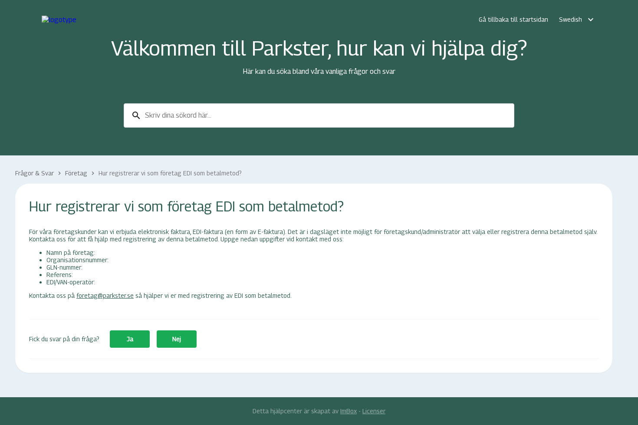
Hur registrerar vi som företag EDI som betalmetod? (170, 173)
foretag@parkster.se (105, 295)
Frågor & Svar (34, 173)
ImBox (348, 411)
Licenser (373, 411)
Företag (76, 173)
